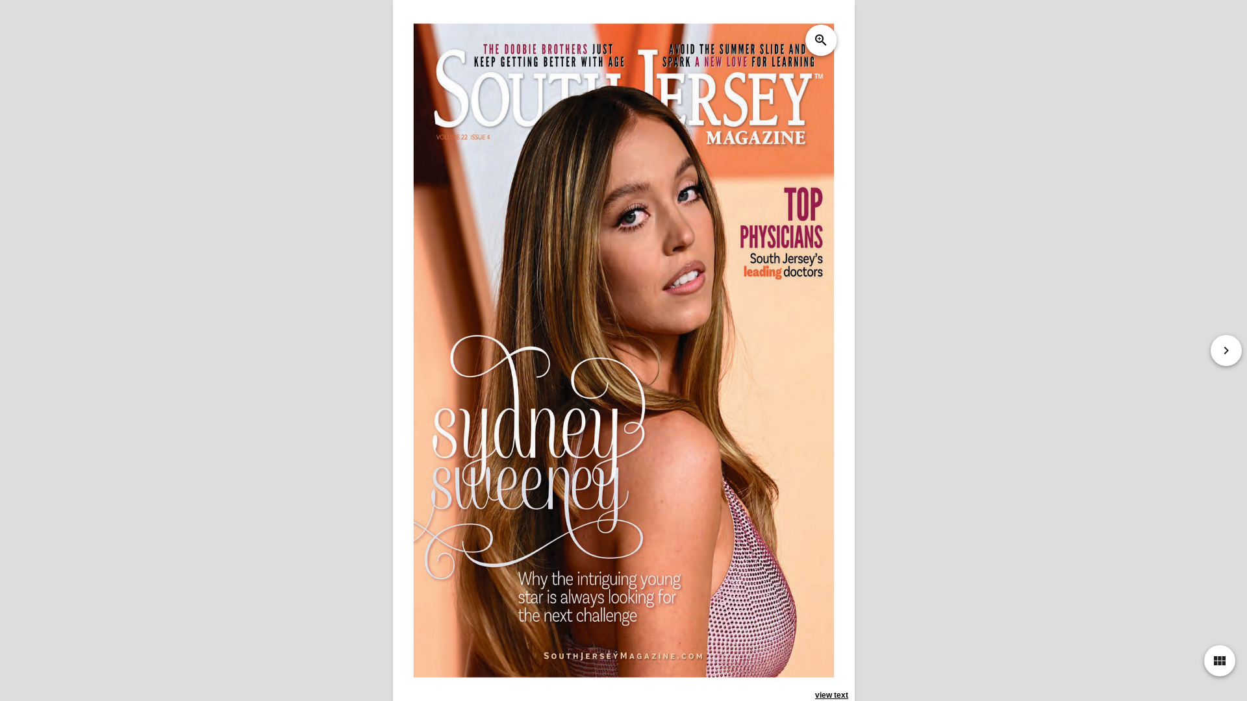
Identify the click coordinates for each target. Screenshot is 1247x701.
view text (831, 695)
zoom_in (820, 40)
